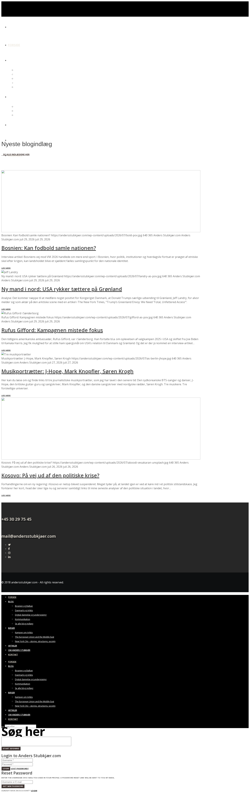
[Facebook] (9, 549)
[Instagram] (9, 553)
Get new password (13, 786)
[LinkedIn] (9, 557)
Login (6, 768)
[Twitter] (9, 544)
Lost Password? (20, 768)
